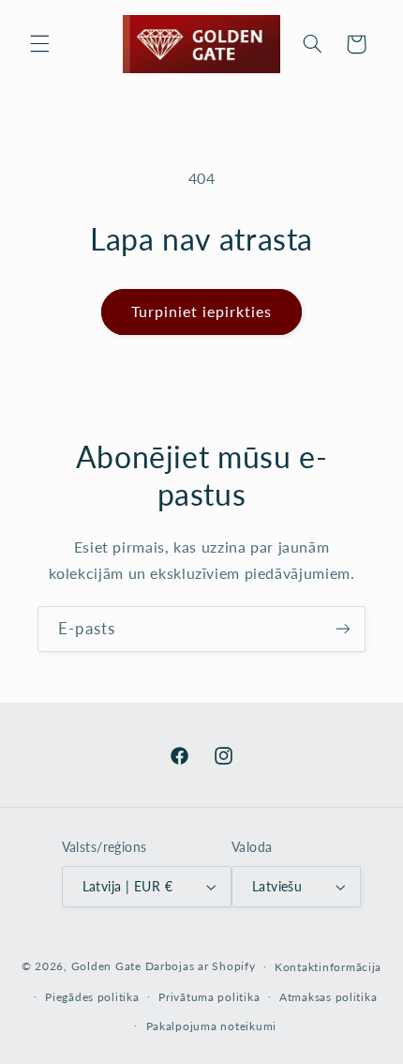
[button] (39, 44)
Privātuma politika (209, 997)
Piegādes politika (92, 997)
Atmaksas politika (328, 997)
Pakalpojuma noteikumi (211, 1026)
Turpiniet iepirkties (202, 311)
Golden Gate (106, 966)
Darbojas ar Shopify (200, 966)
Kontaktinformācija (328, 967)
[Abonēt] (343, 629)
